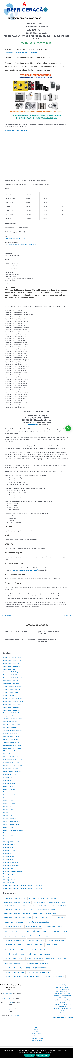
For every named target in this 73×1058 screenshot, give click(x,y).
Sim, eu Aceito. (29, 1055)
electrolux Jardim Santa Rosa (14, 972)
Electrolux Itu (7, 812)
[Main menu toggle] (69, 11)
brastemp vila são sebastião (14, 945)
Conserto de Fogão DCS (10, 675)
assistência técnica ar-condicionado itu (15, 909)
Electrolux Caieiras (9, 836)
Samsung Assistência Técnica (12, 748)
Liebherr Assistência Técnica (12, 724)
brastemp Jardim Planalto (58, 931)
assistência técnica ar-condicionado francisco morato (49, 902)
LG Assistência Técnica (10, 754)
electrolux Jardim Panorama (37, 963)
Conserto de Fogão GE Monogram (13, 701)
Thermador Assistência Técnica (13, 719)
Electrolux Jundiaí (8, 786)
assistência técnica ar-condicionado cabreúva (42, 898)
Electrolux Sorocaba (9, 792)
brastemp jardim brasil (33, 927)
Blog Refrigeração (36, 1040)
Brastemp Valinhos (9, 844)
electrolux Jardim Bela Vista (14, 958)
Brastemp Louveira (9, 850)
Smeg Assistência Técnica (11, 721)
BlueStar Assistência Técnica (12, 771)
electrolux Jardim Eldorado (56, 958)
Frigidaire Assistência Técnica (12, 762)
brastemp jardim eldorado (53, 927)
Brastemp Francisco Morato (11, 865)
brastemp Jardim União (36, 940)
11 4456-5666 (7, 993)
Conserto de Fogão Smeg (11, 663)
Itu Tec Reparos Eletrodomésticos (62, 1017)
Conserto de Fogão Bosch (11, 710)
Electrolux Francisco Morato (11, 824)
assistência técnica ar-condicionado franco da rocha (19, 906)
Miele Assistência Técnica (11, 751)
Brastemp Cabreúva (9, 880)
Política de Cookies (43, 1055)
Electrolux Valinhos (9, 798)
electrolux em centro (37, 949)
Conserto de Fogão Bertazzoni (12, 678)
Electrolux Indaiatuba (9, 818)
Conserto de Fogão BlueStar (11, 713)
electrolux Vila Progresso (32, 976)
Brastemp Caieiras (8, 877)
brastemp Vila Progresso (56, 940)
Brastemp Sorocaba (9, 783)
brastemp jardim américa (39, 922)
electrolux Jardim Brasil (35, 958)
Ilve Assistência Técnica (10, 727)
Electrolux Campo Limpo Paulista (13, 830)
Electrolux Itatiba (8, 815)
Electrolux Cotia (8, 827)
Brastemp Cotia (8, 868)
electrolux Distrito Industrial (15, 949)
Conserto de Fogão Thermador (12, 660)
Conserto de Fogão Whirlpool (12, 657)
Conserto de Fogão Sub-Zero (12, 686)
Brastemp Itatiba (8, 859)
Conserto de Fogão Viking (11, 683)
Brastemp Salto (8, 847)
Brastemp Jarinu (8, 853)
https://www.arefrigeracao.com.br (15, 238)
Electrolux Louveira (9, 803)
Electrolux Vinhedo (9, 839)
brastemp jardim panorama (36, 931)
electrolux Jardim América (39, 954)
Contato (36, 1036)
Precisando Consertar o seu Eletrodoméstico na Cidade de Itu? (22, 885)
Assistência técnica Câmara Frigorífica (49, 632)
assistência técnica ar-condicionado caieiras (17, 902)
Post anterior (7, 615)
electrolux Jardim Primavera (37, 968)
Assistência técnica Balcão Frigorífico (20, 640)
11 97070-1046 (14, 1015)
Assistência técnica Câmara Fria (18, 631)
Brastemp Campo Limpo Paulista (13, 871)
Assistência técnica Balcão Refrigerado (49, 640)
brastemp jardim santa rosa (39, 936)
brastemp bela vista (42, 917)
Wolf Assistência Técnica (10, 739)
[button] (68, 428)
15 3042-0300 (8, 1002)
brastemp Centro (59, 917)
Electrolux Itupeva (8, 809)
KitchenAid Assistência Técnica (12, 757)
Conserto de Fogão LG (10, 695)
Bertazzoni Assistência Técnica (12, 736)
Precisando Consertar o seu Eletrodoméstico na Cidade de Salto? (23, 888)
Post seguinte (66, 615)
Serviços (36, 1031)
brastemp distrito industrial (15, 922)
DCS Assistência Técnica (11, 733)
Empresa (36, 1029)
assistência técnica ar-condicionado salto (45, 913)
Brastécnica (62, 985)
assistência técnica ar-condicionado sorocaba (17, 917)
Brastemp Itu (7, 780)
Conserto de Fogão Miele (10, 692)
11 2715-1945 (8, 998)
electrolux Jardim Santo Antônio (38, 972)
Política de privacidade (36, 1038)
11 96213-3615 (31, 424)
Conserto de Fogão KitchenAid (12, 698)
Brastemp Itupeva (8, 856)
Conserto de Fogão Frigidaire (12, 704)
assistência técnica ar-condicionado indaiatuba (52, 906)
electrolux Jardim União (13, 976)
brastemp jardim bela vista (13, 927)
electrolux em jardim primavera (15, 954)
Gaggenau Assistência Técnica (12, 730)
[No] (71, 1053)
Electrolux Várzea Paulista (11, 795)
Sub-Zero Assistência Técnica (12, 745)
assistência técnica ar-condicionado (14, 898)
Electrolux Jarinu (8, 806)
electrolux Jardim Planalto (13, 968)
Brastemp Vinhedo (8, 882)
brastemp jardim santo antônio (15, 940)
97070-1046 (44, 42)
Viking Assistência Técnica (11, 742)
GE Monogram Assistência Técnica (13, 760)
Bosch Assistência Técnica (11, 768)
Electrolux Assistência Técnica (12, 765)
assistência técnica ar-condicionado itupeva (43, 909)
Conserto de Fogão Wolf (10, 680)
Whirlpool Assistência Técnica (12, 716)
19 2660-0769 (7, 1009)
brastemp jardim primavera (16, 936)
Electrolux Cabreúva (9, 789)
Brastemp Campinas (9, 874)
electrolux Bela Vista (34, 945)
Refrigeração (9, 52)
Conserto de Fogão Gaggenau (12, 672)
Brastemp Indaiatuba (9, 774)
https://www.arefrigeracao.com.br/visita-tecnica (20, 244)
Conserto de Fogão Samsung (12, 689)
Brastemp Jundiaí (8, 777)
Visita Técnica (36, 1034)
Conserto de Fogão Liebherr (11, 666)
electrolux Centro (52, 945)
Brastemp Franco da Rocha (11, 862)
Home (36, 1027)
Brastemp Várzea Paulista (11, 842)
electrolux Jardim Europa (14, 963)
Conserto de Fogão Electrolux (12, 707)
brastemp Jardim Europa (14, 931)
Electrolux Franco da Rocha (11, 821)
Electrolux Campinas (9, 833)
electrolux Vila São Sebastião (54, 976)
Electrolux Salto (8, 801)
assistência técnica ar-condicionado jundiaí (17, 913)
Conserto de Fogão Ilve (10, 669)
